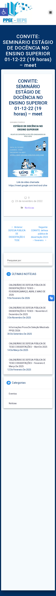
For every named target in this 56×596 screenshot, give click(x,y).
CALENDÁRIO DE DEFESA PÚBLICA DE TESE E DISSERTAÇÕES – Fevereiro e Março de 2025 (27, 363)
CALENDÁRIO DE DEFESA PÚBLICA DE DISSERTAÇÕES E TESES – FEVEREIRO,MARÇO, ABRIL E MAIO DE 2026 (27, 290)
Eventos (13, 393)
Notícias (29, 208)
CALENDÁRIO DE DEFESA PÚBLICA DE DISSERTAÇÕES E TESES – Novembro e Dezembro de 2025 (28, 311)
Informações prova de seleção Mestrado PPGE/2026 (29, 329)
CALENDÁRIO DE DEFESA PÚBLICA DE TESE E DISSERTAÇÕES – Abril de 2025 (28, 345)
